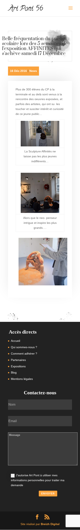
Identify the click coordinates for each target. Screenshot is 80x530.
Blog (14, 372)
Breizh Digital (50, 524)
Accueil (15, 340)
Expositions (18, 366)
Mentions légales (22, 379)
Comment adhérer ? (24, 353)
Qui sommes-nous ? (24, 347)
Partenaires (18, 360)
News (33, 70)
